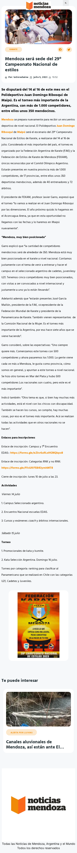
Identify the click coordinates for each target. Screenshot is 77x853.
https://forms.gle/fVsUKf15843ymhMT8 (27, 468)
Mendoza (7, 119)
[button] (66, 3)
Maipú (21, 132)
